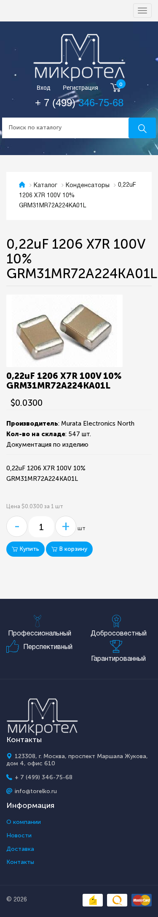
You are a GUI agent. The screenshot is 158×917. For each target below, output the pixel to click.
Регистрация (80, 87)
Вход (44, 87)
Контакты (20, 862)
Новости (19, 835)
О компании (23, 822)
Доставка (20, 849)
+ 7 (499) (79, 102)
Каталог (45, 185)
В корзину (72, 548)
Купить (28, 548)
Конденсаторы (88, 185)
